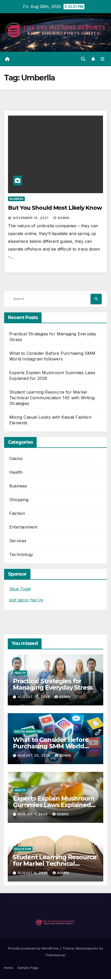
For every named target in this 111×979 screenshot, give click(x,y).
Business (16, 198)
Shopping (19, 499)
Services (18, 540)
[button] (83, 59)
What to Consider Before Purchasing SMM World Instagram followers (51, 746)
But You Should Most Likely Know (55, 207)
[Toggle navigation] (102, 59)
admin (63, 218)
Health (15, 472)
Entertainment (23, 527)
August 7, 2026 (33, 814)
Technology (21, 554)
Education (22, 848)
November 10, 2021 (31, 218)
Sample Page (27, 968)
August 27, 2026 (34, 697)
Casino (16, 458)
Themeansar (55, 955)
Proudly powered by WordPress (34, 948)
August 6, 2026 (33, 873)
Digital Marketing (28, 731)
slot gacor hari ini (26, 600)
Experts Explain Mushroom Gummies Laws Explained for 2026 (53, 805)
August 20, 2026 (34, 755)
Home (8, 968)
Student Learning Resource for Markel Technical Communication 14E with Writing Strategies (51, 397)
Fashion (17, 513)
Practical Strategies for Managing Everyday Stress (53, 684)
